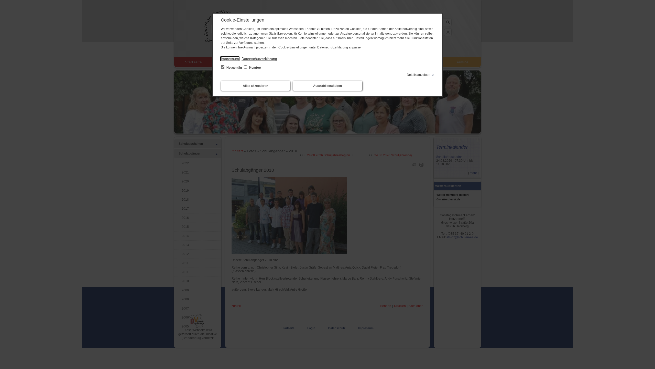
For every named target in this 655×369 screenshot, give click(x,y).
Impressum (230, 59)
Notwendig (234, 67)
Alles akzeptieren (255, 86)
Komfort (254, 67)
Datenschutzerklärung (259, 59)
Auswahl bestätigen (327, 86)
